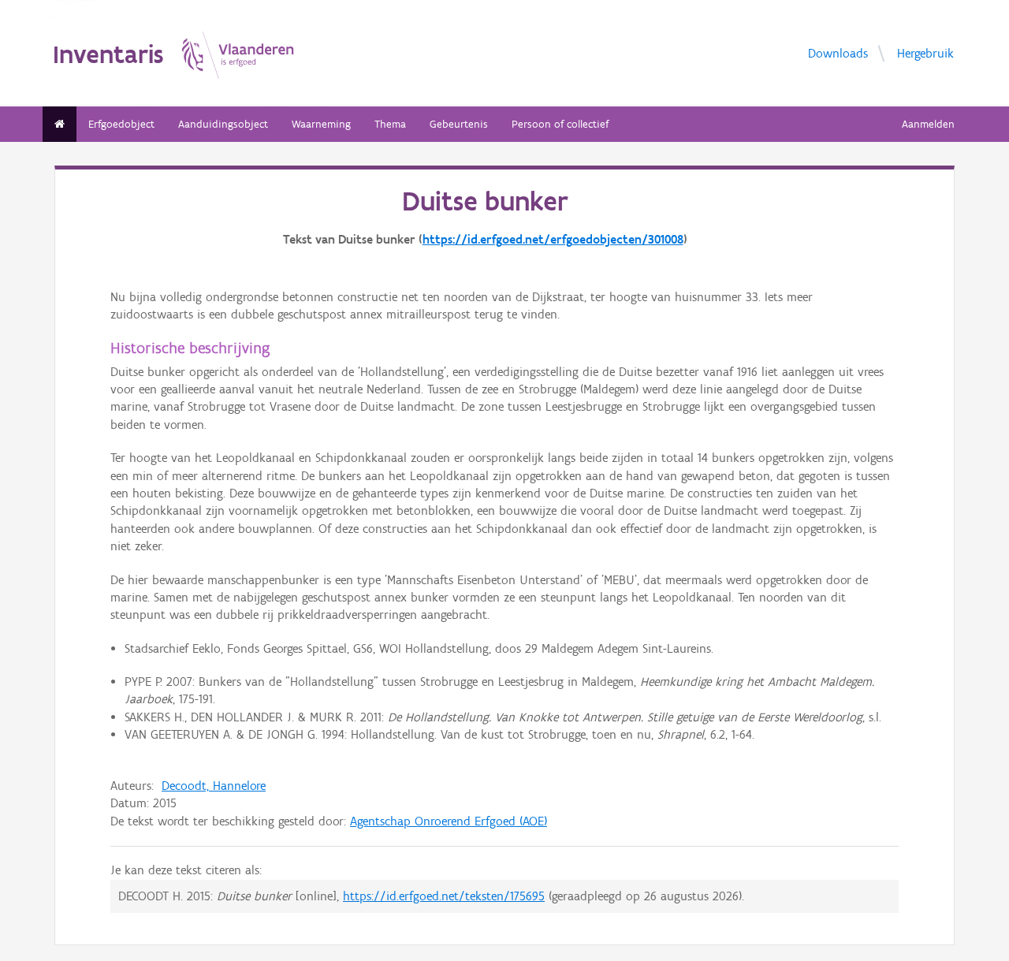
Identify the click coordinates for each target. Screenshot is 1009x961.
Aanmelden (928, 124)
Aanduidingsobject (223, 124)
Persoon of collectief (560, 124)
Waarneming (321, 124)
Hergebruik (925, 52)
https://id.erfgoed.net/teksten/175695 (444, 895)
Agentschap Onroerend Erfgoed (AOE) (448, 821)
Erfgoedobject (121, 124)
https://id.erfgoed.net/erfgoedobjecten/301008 (553, 239)
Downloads (838, 52)
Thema (390, 124)
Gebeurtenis (459, 124)
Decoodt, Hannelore (214, 785)
